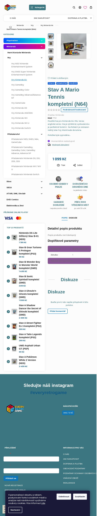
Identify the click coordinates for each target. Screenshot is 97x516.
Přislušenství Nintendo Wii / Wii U (26, 168)
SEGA (9, 187)
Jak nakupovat (42, 18)
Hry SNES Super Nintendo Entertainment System (23, 73)
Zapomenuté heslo (15, 490)
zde (43, 503)
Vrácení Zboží (70, 478)
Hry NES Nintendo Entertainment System (21, 65)
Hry (9, 58)
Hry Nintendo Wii (19, 118)
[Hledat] (73, 7)
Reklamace (69, 483)
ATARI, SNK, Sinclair (16, 193)
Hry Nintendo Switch (21, 128)
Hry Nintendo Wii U (20, 123)
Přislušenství (13, 134)
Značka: (56, 115)
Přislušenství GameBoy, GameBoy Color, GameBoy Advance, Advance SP (23, 150)
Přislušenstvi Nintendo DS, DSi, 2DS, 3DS (25, 159)
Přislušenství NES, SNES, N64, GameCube (25, 140)
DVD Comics (12, 199)
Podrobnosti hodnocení (74, 110)
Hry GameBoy (17, 85)
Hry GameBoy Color (20, 90)
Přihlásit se (11, 478)
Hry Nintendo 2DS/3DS (22, 113)
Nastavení (15, 510)
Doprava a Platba (77, 18)
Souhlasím (80, 496)
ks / (68, 413)
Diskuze (73, 218)
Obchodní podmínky (74, 468)
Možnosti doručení (60, 145)
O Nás (13, 18)
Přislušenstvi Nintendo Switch (25, 174)
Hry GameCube (18, 103)
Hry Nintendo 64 (19, 80)
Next (51, 65)
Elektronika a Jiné (15, 206)
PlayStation (12, 40)
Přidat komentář (58, 311)
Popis (65, 218)
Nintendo (11, 46)
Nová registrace (14, 485)
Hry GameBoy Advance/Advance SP (26, 96)
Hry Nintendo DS (19, 108)
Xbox (9, 181)
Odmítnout (63, 496)
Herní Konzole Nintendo (19, 52)
